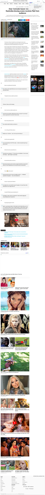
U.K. (12, 490)
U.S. (12, 491)
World (2, 480)
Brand (23, 479)
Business (11, 3)
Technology (15, 3)
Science (20, 3)
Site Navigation (24, 482)
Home (5, 3)
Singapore (13, 488)
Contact (23, 483)
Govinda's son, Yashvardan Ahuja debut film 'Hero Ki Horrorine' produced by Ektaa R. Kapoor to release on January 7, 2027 (15, 250)
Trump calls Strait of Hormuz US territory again (34, 61)
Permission (13, 479)
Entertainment (28, 3)
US (1, 479)
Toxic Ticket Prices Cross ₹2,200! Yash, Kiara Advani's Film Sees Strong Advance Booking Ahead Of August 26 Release (5, 250)
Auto (1, 487)
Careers (23, 480)
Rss (27, 488)
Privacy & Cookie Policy (15, 483)
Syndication (13, 480)
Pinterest (31, 488)
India (12, 487)
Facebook (31, 486)
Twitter (26, 486)
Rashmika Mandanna (8, 65)
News (8, 3)
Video (2, 490)
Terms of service (14, 482)
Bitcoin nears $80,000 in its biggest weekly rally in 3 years (35, 52)
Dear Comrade (12, 64)
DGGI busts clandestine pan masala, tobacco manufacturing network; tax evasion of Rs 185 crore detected (35, 27)
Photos (2, 489)
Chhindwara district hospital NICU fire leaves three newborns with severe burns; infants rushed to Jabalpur (35, 57)
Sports (23, 3)
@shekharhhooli (9, 19)
